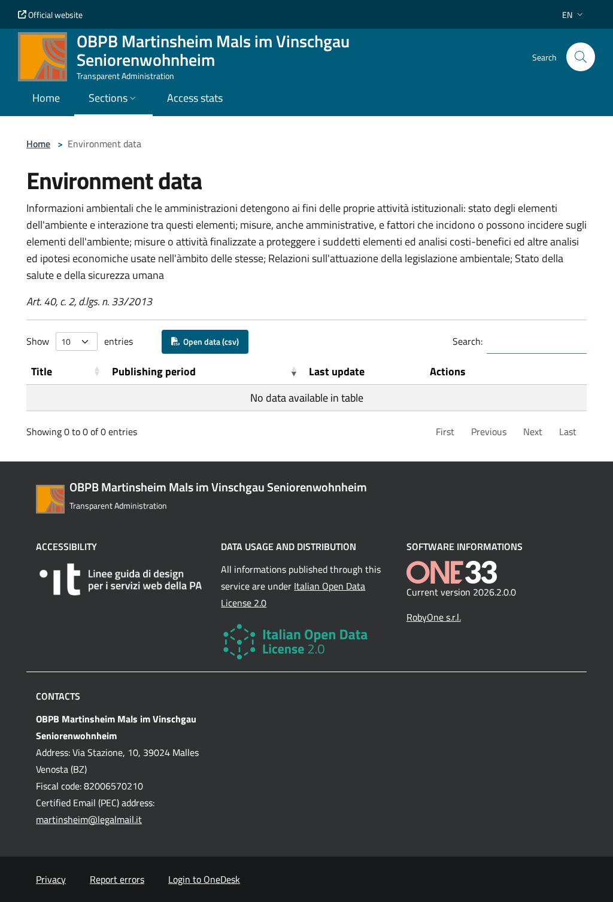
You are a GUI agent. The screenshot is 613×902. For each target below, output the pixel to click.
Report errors (117, 879)
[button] (574, 14)
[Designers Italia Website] (121, 580)
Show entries (79, 341)
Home (38, 143)
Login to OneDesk (204, 879)
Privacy (51, 879)
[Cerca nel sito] (580, 56)
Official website (54, 14)
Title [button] (41, 371)
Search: (467, 341)
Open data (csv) (209, 341)
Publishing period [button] (154, 371)
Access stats (195, 98)
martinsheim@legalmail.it (89, 819)
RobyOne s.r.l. (433, 617)
